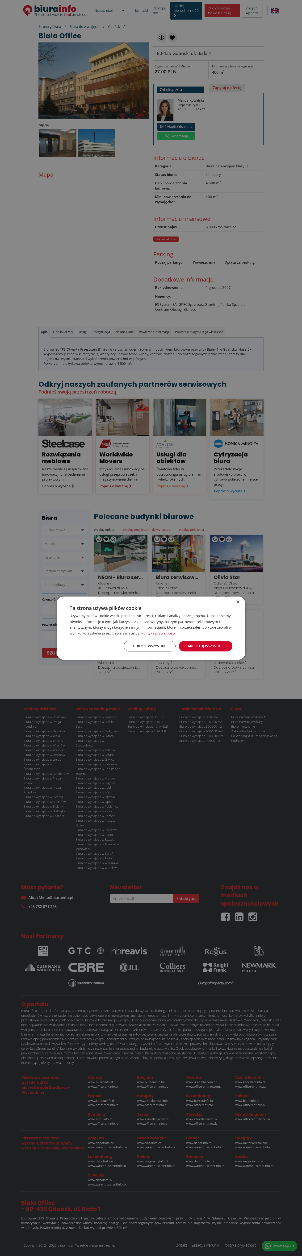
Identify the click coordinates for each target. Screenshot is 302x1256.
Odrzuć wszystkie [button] (149, 646)
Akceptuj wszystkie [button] (205, 646)
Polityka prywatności (158, 633)
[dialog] (151, 627)
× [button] (237, 602)
